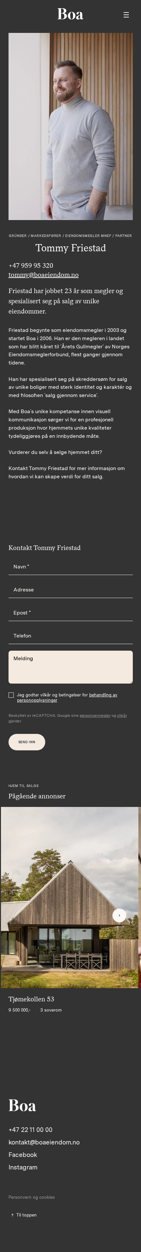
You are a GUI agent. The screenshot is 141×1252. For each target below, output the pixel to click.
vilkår (122, 715)
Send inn (26, 742)
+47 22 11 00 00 (30, 1130)
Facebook (23, 1155)
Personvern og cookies (32, 1197)
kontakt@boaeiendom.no (44, 1142)
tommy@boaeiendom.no (44, 275)
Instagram (23, 1167)
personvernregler (95, 715)
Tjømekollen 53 (31, 999)
